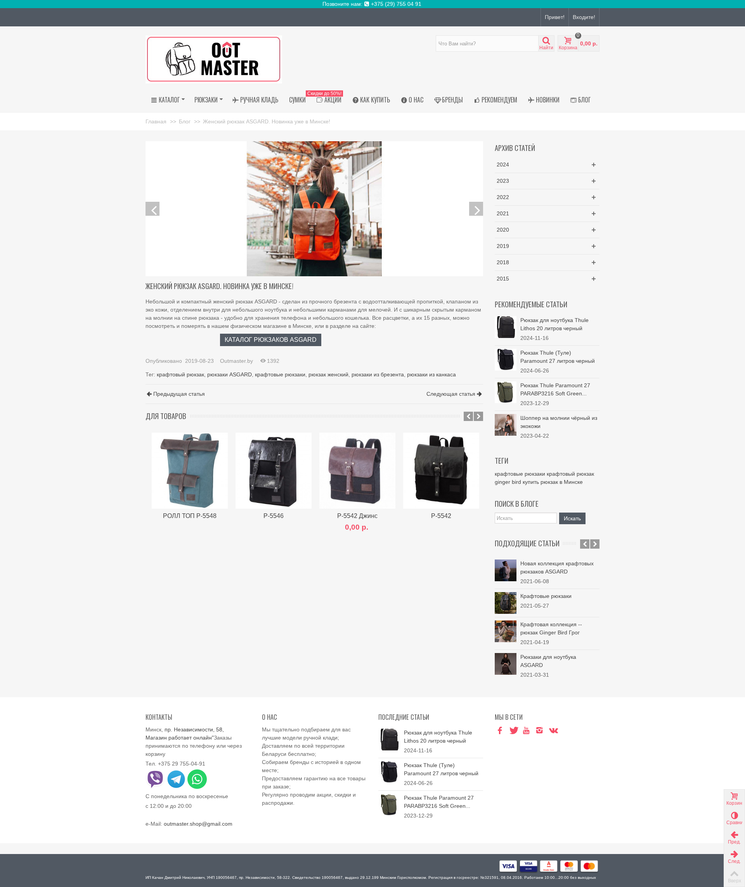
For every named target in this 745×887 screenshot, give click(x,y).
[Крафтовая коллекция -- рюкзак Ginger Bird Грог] (505, 631)
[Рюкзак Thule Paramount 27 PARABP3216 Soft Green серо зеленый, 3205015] (505, 392)
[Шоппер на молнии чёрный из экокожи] (505, 424)
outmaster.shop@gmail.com (198, 824)
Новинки (548, 99)
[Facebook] (500, 731)
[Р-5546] (274, 471)
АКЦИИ (326, 98)
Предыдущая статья (179, 394)
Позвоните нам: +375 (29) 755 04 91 (372, 4)
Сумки (297, 99)
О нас (416, 99)
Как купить (375, 99)
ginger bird (508, 482)
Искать (572, 518)
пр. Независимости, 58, (194, 729)
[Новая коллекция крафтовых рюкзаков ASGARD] (505, 570)
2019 (503, 246)
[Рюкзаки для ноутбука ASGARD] (505, 664)
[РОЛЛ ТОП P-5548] (190, 471)
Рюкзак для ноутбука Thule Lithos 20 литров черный (554, 324)
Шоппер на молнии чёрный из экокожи (558, 422)
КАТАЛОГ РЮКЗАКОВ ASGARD (271, 339)
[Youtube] (526, 731)
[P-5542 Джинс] (357, 471)
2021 (503, 213)
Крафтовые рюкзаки (546, 596)
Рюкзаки (206, 99)
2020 (503, 230)
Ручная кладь (259, 99)
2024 (503, 164)
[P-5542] (441, 471)
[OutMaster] (214, 59)
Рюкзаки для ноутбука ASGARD (548, 661)
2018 (503, 262)
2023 (503, 181)
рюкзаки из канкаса (431, 374)
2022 (503, 197)
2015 (503, 278)
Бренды (452, 99)
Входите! (584, 17)
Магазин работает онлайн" (180, 738)
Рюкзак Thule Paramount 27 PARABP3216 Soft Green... (555, 389)
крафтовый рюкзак (180, 374)
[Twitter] (513, 731)
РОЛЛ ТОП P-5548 (190, 515)
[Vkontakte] (552, 731)
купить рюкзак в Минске (553, 482)
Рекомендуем (499, 99)
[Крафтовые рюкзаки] (505, 603)
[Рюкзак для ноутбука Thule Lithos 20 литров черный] (505, 327)
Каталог (169, 99)
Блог (584, 99)
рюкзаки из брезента (378, 374)
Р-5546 (273, 515)
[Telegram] (566, 731)
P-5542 (441, 515)
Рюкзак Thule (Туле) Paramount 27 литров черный (557, 357)
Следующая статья (450, 394)
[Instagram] (539, 731)
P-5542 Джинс (357, 515)
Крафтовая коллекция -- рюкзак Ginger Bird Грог (551, 628)
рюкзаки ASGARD (229, 374)
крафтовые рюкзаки (280, 374)
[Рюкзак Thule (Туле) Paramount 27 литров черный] (505, 359)
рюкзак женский (328, 374)
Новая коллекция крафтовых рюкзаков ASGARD (557, 567)
